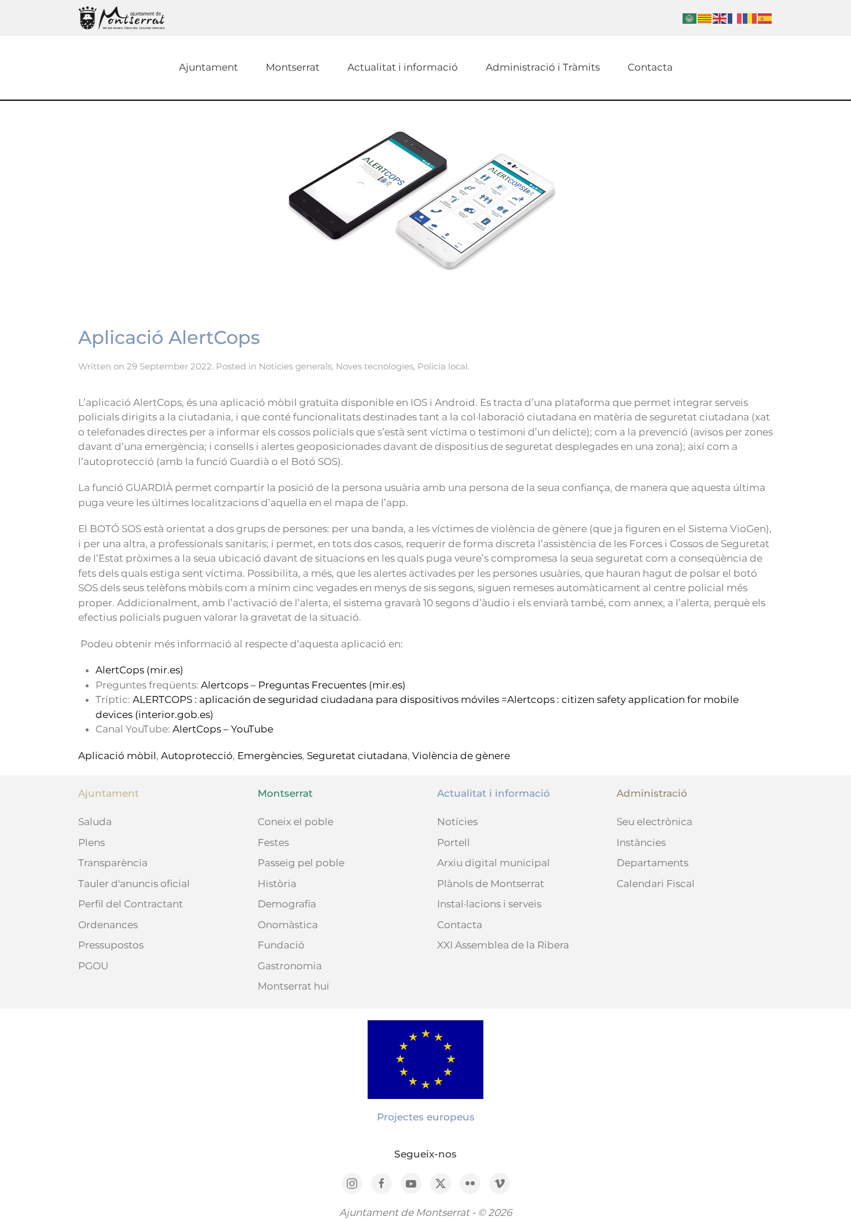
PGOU (93, 966)
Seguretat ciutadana (357, 755)
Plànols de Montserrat (490, 883)
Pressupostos (111, 945)
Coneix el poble (295, 821)
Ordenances (108, 924)
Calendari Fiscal (656, 883)
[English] (720, 17)
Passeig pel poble (301, 863)
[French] (735, 17)
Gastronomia (290, 966)
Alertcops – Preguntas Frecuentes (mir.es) (303, 685)
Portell (453, 842)
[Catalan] (705, 17)
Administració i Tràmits (543, 67)
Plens (91, 842)
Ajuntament (208, 67)
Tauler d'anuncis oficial (134, 883)
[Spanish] (765, 17)
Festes (273, 842)
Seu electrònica (654, 821)
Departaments (652, 863)
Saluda (95, 821)
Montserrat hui (293, 986)
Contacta (650, 67)
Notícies (457, 821)
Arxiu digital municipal (493, 863)
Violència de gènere (461, 755)
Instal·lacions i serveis (489, 904)
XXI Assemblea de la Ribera (503, 945)
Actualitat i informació (402, 67)
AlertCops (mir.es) (140, 670)
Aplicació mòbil (117, 755)
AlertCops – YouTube (223, 729)
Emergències (269, 755)
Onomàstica (288, 924)
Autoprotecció (197, 755)
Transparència (113, 863)
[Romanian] (750, 17)
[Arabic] (690, 17)
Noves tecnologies (374, 366)
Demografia (287, 904)
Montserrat (293, 67)
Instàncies (641, 842)
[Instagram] (352, 1183)
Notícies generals (295, 366)
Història (277, 883)
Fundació (281, 945)
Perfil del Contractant (130, 904)
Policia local (442, 366)
